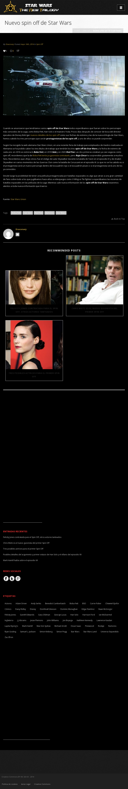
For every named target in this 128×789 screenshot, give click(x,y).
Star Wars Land (90, 631)
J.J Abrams (21, 620)
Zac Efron (9, 637)
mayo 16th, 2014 (27, 44)
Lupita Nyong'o (11, 626)
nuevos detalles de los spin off (45, 135)
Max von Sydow (43, 626)
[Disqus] (64, 435)
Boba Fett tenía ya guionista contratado (51, 155)
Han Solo (28, 213)
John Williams (53, 620)
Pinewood (89, 626)
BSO (84, 603)
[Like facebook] (6, 578)
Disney (33, 609)
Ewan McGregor (105, 609)
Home (77, 31)
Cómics (8, 609)
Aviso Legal (25, 784)
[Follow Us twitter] (12, 578)
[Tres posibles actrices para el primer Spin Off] (34, 344)
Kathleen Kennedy (85, 620)
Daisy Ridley (20, 609)
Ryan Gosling (10, 631)
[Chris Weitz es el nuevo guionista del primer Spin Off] (94, 279)
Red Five (38, 213)
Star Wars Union (18, 199)
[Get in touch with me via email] (17, 234)
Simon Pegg (62, 631)
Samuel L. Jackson (28, 631)
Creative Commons (42, 784)
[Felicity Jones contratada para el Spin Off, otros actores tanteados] (34, 287)
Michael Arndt (60, 626)
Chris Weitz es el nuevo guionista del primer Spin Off (95, 310)
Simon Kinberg (46, 631)
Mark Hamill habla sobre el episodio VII (20, 560)
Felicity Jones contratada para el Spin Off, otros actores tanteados (34, 310)
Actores (8, 603)
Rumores (50, 213)
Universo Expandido (110, 631)
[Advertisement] (22, 502)
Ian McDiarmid (105, 614)
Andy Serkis (36, 603)
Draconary (10, 44)
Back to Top (119, 218)
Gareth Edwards (27, 614)
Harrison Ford (88, 614)
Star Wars (61, 213)
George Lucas (60, 614)
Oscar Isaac (76, 626)
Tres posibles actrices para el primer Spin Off (34, 375)
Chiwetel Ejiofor (112, 603)
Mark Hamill (27, 626)
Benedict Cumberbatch (55, 603)
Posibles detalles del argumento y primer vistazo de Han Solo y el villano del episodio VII (42, 554)
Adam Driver (21, 603)
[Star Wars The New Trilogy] (32, 7)
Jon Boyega (68, 620)
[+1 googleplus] (17, 578)
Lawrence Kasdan (104, 620)
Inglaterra (9, 620)
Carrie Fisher (95, 603)
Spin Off (86, 31)
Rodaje (101, 626)
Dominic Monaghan (69, 609)
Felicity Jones (10, 614)
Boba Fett (16, 213)
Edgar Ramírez (88, 609)
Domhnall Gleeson (48, 609)
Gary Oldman (44, 614)
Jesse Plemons (36, 620)
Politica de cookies (9, 784)
